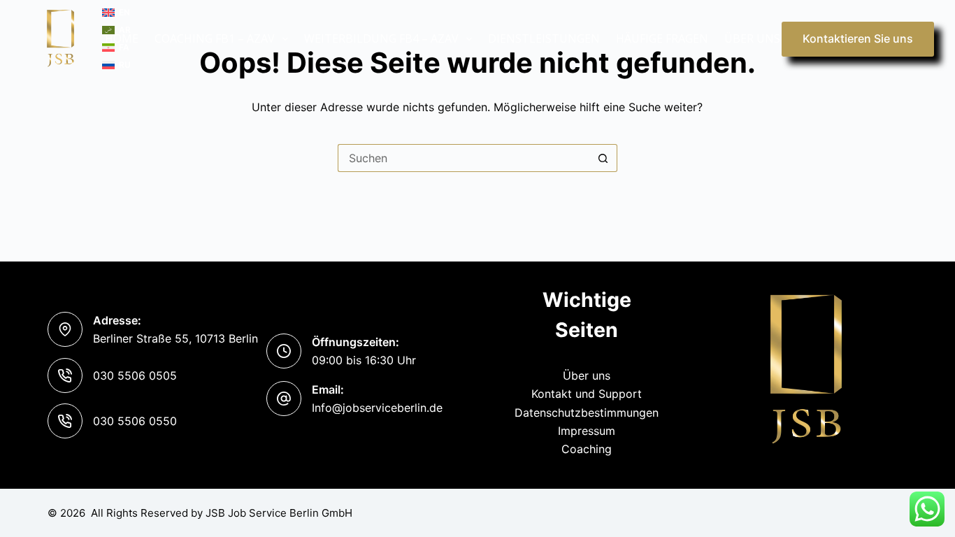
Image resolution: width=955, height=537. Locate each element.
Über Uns (752, 38)
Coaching (586, 449)
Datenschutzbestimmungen (587, 413)
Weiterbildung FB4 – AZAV (381, 38)
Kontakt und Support (586, 394)
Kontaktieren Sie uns (858, 38)
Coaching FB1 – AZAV (215, 38)
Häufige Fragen (662, 38)
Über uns (586, 375)
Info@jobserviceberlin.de (377, 408)
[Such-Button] (603, 158)
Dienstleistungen (544, 38)
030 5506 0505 (135, 375)
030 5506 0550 (135, 421)
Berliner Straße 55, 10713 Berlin (175, 338)
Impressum (586, 431)
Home (121, 38)
